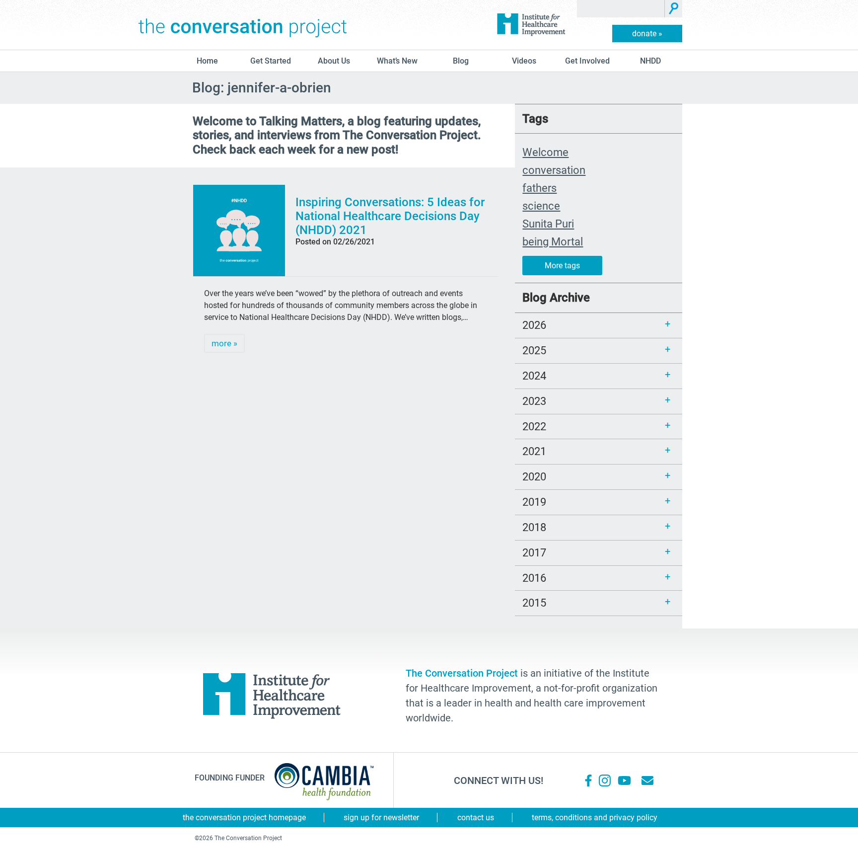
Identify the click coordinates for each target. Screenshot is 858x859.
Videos (524, 61)
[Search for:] (621, 8)
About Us (334, 61)
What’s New (397, 61)
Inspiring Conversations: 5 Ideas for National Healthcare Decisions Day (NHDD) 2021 (390, 216)
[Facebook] (588, 780)
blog (461, 61)
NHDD (650, 61)
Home (207, 61)
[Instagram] (605, 780)
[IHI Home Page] (531, 25)
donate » (647, 33)
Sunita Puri (548, 223)
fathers (539, 187)
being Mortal (552, 241)
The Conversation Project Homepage (244, 817)
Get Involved (587, 61)
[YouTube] (624, 780)
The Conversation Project (243, 25)
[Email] (647, 780)
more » (224, 343)
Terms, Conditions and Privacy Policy (594, 817)
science (541, 205)
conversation (553, 169)
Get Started (270, 61)
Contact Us (475, 817)
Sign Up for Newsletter (381, 817)
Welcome (545, 152)
